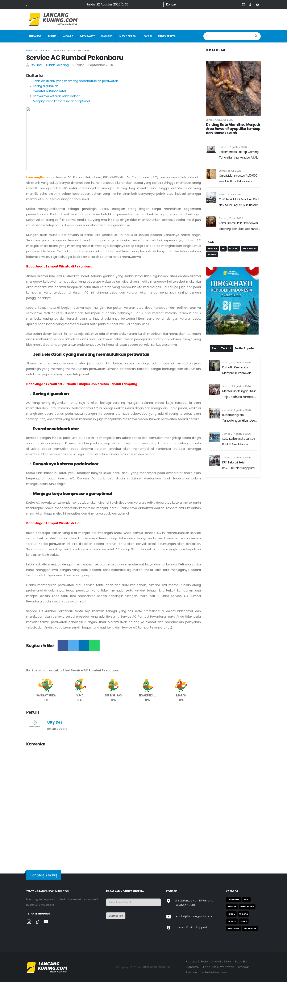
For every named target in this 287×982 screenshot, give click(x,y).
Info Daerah (127, 36)
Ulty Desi (36, 65)
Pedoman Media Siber (216, 961)
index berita (167, 36)
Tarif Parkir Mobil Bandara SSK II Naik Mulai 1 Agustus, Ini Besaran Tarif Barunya (239, 202)
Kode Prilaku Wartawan (218, 967)
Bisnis (52, 36)
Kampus (106, 36)
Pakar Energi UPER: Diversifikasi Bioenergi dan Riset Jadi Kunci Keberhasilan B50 (238, 226)
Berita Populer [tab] (244, 322)
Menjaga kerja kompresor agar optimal (61, 101)
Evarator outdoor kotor (49, 91)
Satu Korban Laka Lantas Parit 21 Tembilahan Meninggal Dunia (238, 415)
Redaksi (191, 961)
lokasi (147, 36)
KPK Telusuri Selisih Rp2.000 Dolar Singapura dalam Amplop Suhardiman (238, 439)
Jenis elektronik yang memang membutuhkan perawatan (75, 81)
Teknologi (62, 65)
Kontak (171, 4)
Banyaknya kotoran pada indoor (56, 96)
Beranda (35, 36)
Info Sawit (87, 36)
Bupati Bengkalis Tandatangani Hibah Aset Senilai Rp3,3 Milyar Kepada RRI (239, 392)
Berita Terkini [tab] (221, 322)
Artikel (45, 50)
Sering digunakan (45, 86)
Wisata (68, 36)
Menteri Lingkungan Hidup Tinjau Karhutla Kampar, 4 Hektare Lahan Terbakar (239, 368)
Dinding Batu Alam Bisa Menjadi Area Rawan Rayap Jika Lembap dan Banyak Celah (233, 128)
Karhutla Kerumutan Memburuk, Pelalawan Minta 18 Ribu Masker (236, 344)
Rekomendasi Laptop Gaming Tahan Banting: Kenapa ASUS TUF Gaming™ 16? (239, 155)
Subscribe (115, 915)
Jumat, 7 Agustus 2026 (219, 120)
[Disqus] (113, 802)
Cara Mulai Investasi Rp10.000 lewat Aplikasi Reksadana (238, 178)
